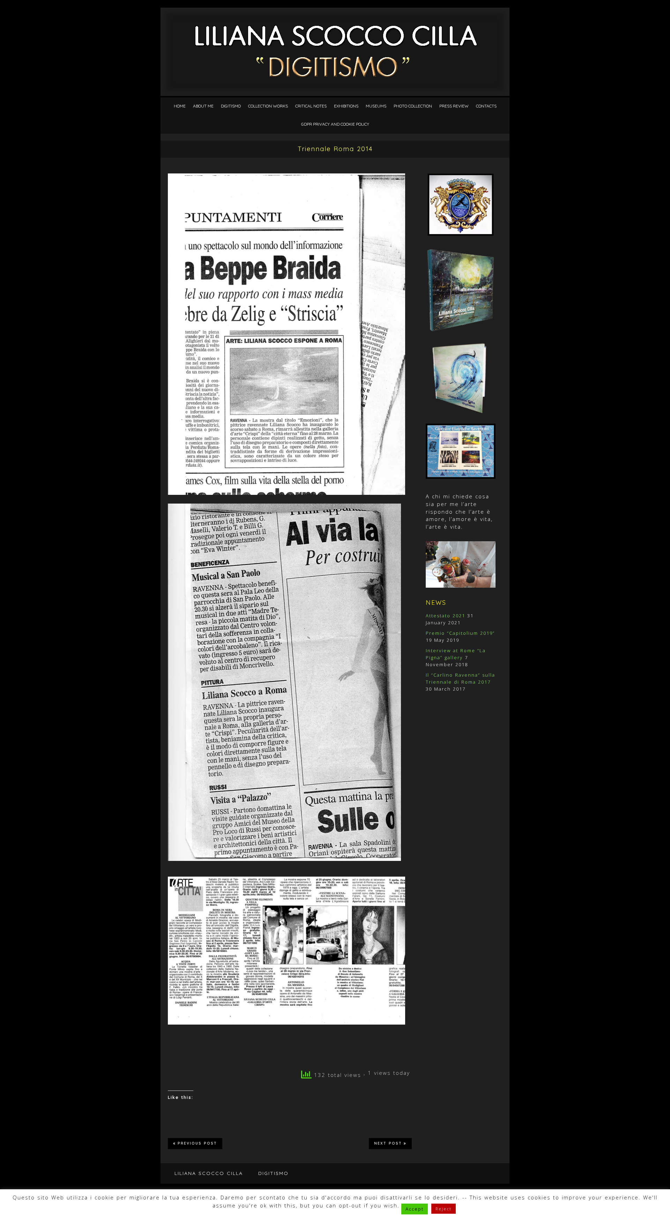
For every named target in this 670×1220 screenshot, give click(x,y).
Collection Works (268, 106)
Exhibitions (346, 106)
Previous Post (197, 1143)
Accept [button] (414, 1209)
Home (180, 106)
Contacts (486, 106)
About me (203, 106)
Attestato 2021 (445, 615)
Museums (376, 106)
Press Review (454, 106)
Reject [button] (444, 1208)
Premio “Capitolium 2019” (460, 633)
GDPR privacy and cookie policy (335, 124)
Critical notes (311, 106)
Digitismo (231, 106)
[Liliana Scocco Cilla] (335, 25)
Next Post (388, 1143)
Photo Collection (413, 106)
